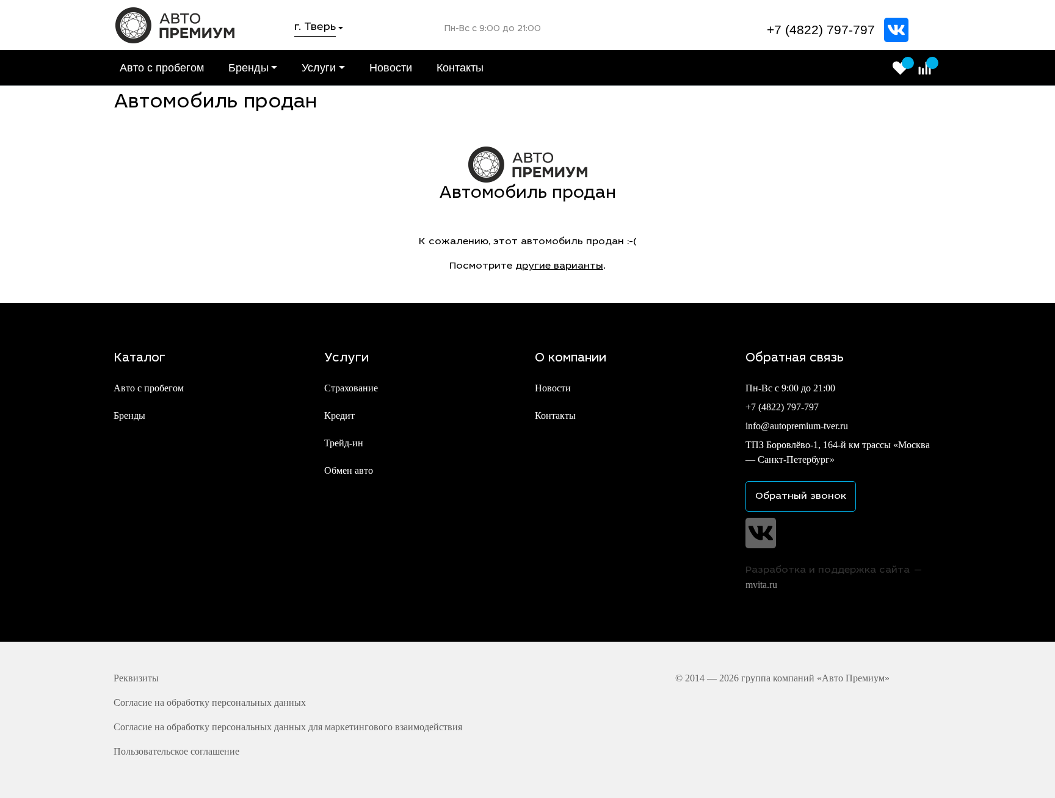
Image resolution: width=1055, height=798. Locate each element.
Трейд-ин (343, 443)
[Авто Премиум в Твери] (175, 24)
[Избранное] (900, 68)
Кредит (339, 415)
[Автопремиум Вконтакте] (896, 30)
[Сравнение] (924, 68)
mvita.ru (761, 584)
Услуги (319, 68)
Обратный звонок (800, 496)
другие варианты (559, 266)
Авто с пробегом (162, 68)
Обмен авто (348, 470)
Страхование (351, 388)
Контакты (460, 68)
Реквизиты (136, 678)
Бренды (248, 68)
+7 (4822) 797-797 (821, 30)
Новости (390, 68)
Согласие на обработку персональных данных (210, 702)
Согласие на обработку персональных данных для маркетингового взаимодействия (288, 727)
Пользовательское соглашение (176, 751)
